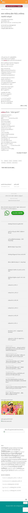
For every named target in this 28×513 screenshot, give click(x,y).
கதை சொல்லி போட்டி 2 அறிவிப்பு (14, 6)
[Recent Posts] (5, 221)
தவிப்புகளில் (16, 184)
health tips (17, 449)
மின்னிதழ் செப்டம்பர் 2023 (13, 484)
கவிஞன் (5, 60)
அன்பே (2, 466)
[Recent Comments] (22, 221)
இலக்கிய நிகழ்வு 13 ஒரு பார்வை (14, 246)
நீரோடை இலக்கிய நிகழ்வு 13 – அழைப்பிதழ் (17, 262)
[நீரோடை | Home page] (3, 2)
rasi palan (24, 461)
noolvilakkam (4, 459)
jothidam (12, 451)
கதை (10, 466)
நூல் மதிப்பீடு (9, 470)
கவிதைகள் (3, 9)
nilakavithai (9, 162)
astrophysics (4, 449)
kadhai (16, 451)
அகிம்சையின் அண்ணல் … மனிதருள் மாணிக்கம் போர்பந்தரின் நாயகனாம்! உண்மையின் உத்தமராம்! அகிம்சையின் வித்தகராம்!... (15, 349)
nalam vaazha (8, 457)
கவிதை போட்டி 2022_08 (13, 300)
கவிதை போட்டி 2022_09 (13, 315)
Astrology (20, 448)
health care (10, 449)
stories (23, 463)
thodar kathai (15, 464)
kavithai (20, 160)
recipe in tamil (4, 463)
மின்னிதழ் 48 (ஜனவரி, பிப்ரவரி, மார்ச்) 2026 (16, 254)
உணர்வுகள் (6, 466)
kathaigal (22, 451)
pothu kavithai (6, 461)
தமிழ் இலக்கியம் (10, 468)
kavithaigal (3, 162)
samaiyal (10, 463)
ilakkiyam (6, 160)
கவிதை (3, 112)
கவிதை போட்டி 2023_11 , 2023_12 (15, 477)
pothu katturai (14, 162)
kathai (20, 451)
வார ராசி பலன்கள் (20, 470)
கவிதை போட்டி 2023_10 (17, 481)
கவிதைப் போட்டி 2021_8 (13, 292)
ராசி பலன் (15, 470)
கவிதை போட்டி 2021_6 (12, 285)
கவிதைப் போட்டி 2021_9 (13, 307)
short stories (17, 463)
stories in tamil (5, 464)
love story (21, 455)
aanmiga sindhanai (13, 448)
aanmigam (4, 448)
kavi (9, 453)
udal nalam (22, 464)
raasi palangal (19, 461)
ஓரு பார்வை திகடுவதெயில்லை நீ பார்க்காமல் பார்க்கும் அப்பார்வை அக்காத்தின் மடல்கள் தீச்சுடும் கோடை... (16, 381)
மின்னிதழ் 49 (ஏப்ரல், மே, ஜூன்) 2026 (15, 223)
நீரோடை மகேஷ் (8, 9)
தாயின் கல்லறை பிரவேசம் (6, 184)
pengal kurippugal (12, 459)
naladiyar (2, 457)
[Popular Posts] (14, 221)
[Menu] (26, 2)
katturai (10, 160)
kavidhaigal (15, 160)
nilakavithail (16, 457)
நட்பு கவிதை (17, 468)
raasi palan (13, 461)
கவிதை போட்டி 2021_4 (12, 323)
